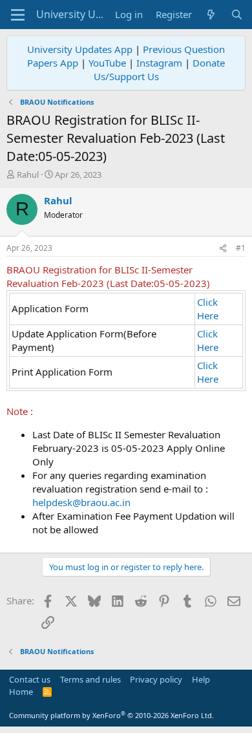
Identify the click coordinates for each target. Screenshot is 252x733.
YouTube (107, 62)
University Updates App (79, 49)
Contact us (29, 679)
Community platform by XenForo (111, 715)
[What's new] (211, 15)
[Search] (236, 15)
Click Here (207, 308)
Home (21, 691)
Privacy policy (156, 679)
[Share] (223, 248)
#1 (241, 247)
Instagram (159, 62)
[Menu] (18, 15)
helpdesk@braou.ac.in (81, 502)
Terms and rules (90, 679)
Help (201, 679)
